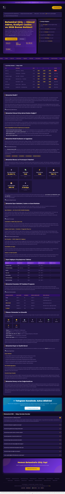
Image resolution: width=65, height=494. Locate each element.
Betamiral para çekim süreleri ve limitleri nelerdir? (13, 432)
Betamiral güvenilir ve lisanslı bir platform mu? (13, 436)
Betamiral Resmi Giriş (33, 478)
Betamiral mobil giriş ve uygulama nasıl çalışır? (13, 424)
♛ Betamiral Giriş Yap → (32, 468)
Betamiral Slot (31, 480)
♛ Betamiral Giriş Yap (11, 39)
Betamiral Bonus (17, 480)
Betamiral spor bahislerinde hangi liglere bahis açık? (14, 447)
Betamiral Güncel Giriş (15, 478)
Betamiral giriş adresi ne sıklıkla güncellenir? (12, 417)
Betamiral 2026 (55, 480)
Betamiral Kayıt (57, 478)
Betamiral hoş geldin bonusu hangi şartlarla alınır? (13, 428)
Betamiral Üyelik (10, 480)
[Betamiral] (4, 7)
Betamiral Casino (24, 480)
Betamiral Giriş (57, 7)
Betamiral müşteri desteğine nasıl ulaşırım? (12, 451)
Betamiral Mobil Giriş (50, 478)
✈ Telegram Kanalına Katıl (32, 408)
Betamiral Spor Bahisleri (38, 480)
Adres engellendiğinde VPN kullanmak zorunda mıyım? (14, 455)
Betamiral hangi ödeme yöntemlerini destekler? (13, 439)
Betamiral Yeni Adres (41, 478)
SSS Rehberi (22, 39)
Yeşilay (49, 485)
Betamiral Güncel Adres (24, 478)
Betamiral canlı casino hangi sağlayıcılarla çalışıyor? (13, 443)
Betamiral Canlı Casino (47, 480)
